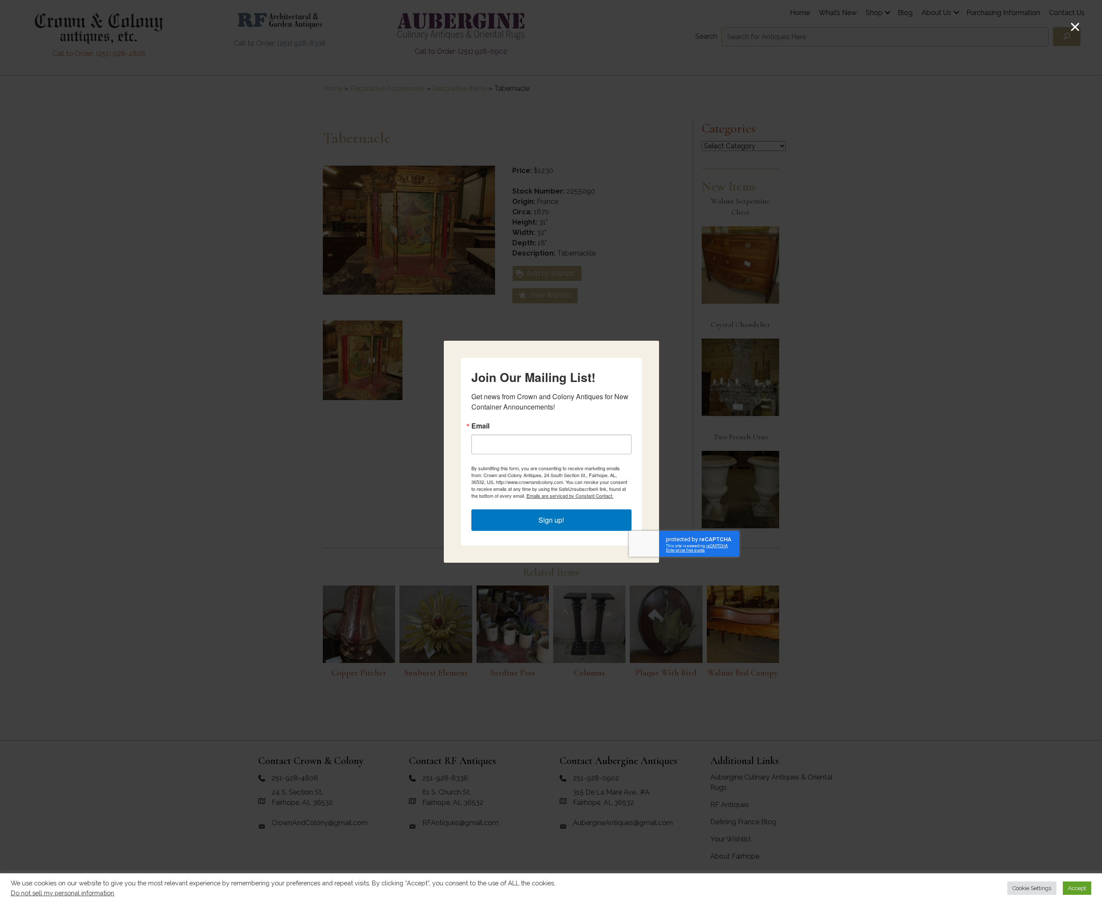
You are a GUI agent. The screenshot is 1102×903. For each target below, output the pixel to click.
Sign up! (551, 520)
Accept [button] (1077, 888)
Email (480, 425)
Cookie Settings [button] (1031, 888)
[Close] (1075, 27)
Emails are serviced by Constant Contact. (569, 495)
